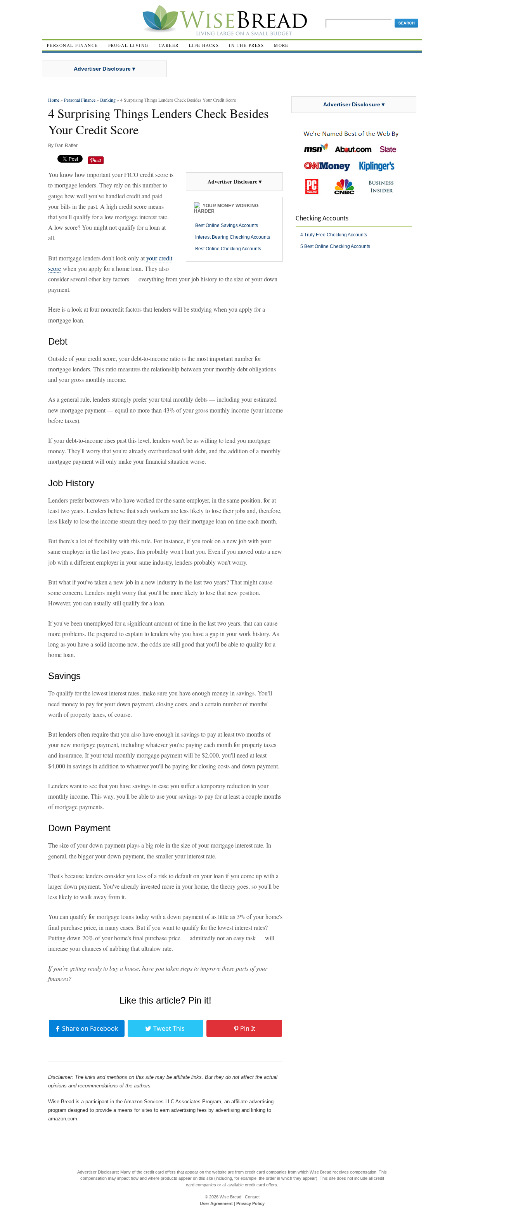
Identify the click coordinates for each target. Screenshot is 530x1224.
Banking (108, 100)
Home (53, 100)
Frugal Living (128, 45)
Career (169, 45)
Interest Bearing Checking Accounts (232, 237)
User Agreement (216, 1203)
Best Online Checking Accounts (228, 248)
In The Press (246, 45)
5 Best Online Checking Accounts (335, 246)
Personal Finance (72, 45)
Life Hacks (204, 45)
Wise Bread (230, 1197)
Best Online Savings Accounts (226, 225)
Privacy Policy (250, 1203)
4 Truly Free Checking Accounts (333, 235)
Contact (252, 1197)
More (281, 45)
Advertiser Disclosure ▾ (104, 69)
